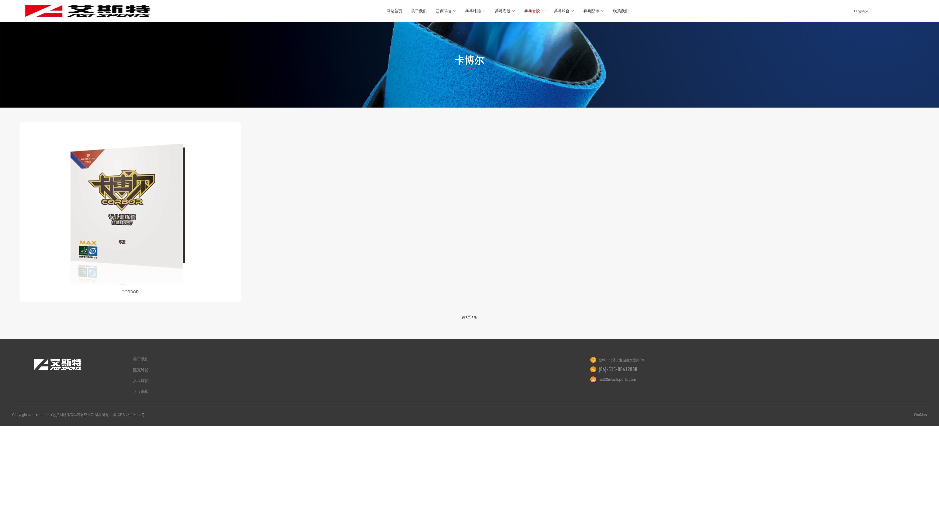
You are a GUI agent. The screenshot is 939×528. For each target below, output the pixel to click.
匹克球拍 (443, 11)
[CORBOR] (130, 207)
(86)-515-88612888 (618, 369)
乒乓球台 (562, 11)
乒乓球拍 (473, 11)
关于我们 (419, 11)
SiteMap (920, 414)
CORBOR (130, 292)
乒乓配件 (591, 11)
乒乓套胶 (532, 11)
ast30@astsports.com (617, 379)
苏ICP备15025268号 (129, 414)
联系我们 (621, 11)
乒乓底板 (502, 11)
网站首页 (394, 11)
